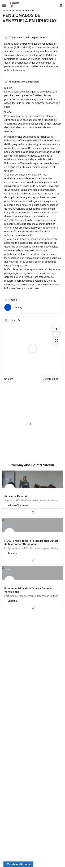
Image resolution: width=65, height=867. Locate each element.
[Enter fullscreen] (56, 340)
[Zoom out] (56, 333)
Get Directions (50, 379)
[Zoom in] (56, 328)
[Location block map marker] (32, 348)
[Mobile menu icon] (4, 5)
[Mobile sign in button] (61, 5)
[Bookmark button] (33, 512)
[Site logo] (14, 5)
